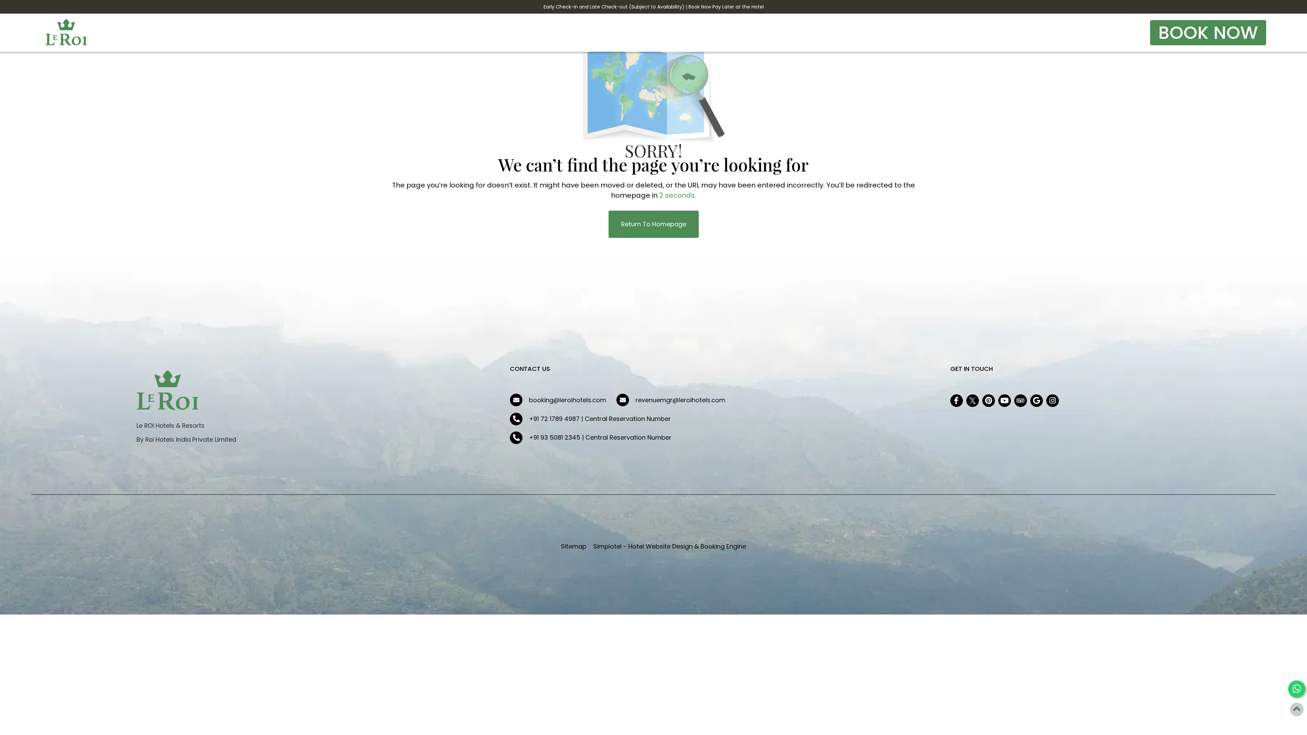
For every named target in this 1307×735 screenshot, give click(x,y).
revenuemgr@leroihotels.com (680, 400)
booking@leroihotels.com (567, 400)
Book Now (1208, 32)
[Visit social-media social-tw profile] (972, 400)
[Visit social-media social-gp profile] (1036, 400)
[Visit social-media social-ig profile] (1052, 400)
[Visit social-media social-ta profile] (1020, 400)
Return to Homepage (653, 224)
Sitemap (573, 546)
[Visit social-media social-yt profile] (1004, 400)
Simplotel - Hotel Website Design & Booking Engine (669, 546)
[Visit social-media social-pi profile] (988, 400)
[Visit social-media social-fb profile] (956, 400)
